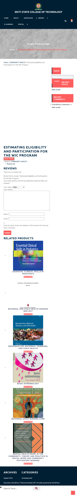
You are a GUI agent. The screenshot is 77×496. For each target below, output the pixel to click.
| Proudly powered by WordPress (48, 483)
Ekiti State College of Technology (38, 12)
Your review (8, 189)
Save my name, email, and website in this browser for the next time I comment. (26, 227)
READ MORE (8, 159)
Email (6, 219)
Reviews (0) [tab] (11, 164)
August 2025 (8, 478)
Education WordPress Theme (14, 483)
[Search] (36, 488)
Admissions (28, 18)
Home (6, 18)
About (16, 18)
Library (41, 18)
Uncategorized (27, 478)
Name (6, 214)
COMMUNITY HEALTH (17, 62)
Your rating (8, 187)
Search (56, 81)
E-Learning (8, 24)
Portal (21, 24)
